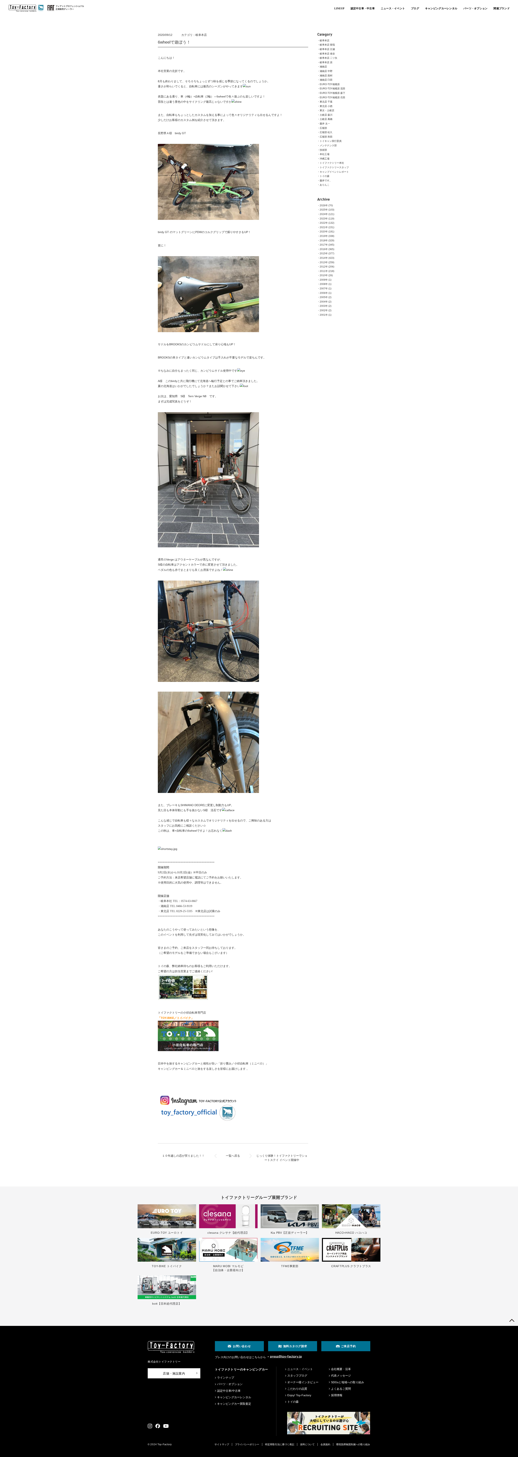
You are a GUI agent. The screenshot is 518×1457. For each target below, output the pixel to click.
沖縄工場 (324, 158)
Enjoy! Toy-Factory (299, 1395)
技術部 (323, 150)
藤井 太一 (325, 123)
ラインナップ (225, 1377)
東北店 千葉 (326, 101)
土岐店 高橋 (326, 119)
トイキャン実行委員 (331, 141)
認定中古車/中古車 (229, 1390)
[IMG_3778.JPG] (208, 681)
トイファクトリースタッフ (334, 167)
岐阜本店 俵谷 (327, 53)
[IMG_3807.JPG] (208, 331)
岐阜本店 (324, 40)
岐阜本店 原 (326, 62)
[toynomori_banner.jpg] (183, 999)
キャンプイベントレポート (334, 171)
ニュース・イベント (300, 1369)
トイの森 (324, 176)
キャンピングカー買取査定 (234, 1403)
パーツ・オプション (230, 1384)
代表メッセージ (341, 1375)
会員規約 (325, 1444)
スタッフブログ (297, 1375)
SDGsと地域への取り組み (347, 1382)
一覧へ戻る (233, 1155)
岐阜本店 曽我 (327, 44)
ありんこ (324, 184)
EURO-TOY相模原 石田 (332, 97)
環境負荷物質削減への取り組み (353, 1444)
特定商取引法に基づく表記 (279, 1444)
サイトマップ (221, 1444)
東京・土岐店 (327, 110)
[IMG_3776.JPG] (208, 546)
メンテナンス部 (328, 145)
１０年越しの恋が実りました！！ (183, 1155)
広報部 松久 (326, 132)
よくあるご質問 (341, 1388)
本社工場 (324, 154)
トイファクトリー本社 (332, 163)
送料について (307, 1444)
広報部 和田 (326, 136)
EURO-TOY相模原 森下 (332, 93)
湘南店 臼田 (326, 79)
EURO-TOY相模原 (330, 84)
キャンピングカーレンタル (234, 1397)
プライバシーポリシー (247, 1444)
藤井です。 (326, 180)
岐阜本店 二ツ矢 (328, 58)
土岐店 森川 (326, 114)
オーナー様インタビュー (302, 1382)
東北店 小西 (326, 106)
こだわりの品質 (297, 1388)
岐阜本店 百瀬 (327, 49)
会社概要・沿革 (341, 1369)
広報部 (323, 128)
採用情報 (336, 1395)
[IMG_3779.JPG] (208, 792)
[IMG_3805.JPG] (208, 218)
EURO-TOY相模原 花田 (332, 88)
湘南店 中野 (326, 71)
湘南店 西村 (326, 75)
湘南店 (323, 66)
